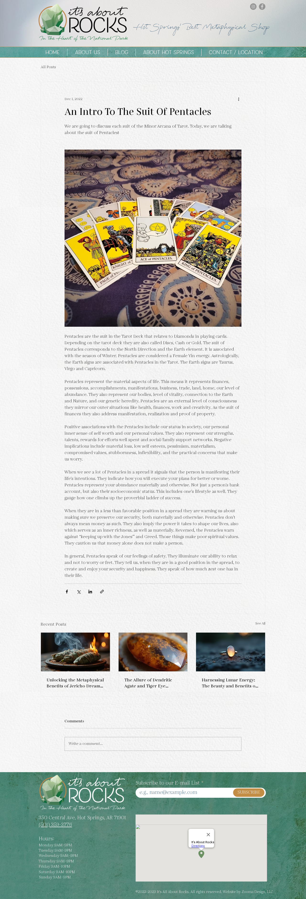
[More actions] (238, 99)
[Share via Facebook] (67, 591)
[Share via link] (102, 591)
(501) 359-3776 (55, 824)
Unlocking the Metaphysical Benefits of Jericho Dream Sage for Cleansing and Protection (75, 683)
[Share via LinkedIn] (90, 591)
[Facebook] (262, 6)
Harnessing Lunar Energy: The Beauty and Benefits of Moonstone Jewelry (229, 683)
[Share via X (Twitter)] (78, 591)
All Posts (48, 67)
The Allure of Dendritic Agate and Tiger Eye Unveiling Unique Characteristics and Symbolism (148, 683)
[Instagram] (253, 6)
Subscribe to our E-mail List (168, 783)
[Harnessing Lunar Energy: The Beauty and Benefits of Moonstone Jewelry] (230, 652)
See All (260, 623)
